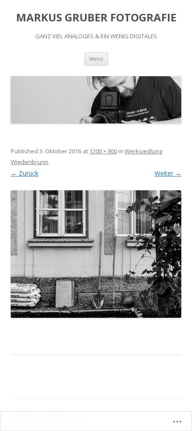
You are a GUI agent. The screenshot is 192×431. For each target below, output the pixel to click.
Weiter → (167, 173)
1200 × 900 (103, 151)
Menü (96, 58)
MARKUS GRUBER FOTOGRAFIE (96, 18)
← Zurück (24, 173)
